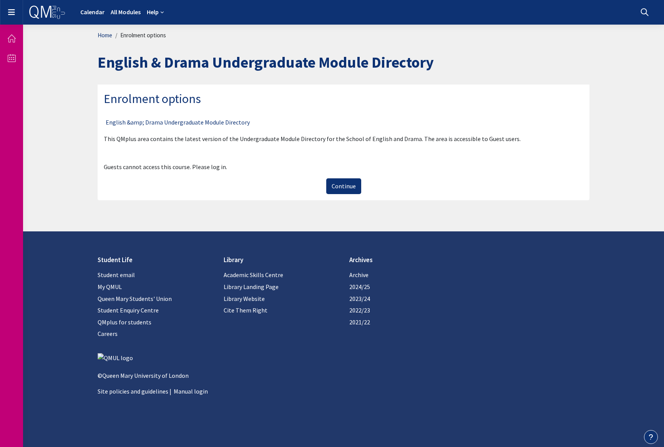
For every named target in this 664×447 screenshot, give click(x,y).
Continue (344, 186)
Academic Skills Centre (253, 275)
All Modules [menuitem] (126, 12)
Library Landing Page (251, 287)
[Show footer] (651, 437)
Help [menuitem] (153, 12)
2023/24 (359, 298)
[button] (644, 12)
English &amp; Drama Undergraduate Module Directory (178, 122)
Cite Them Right (245, 310)
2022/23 (359, 310)
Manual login (191, 391)
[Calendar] (11, 58)
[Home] (11, 38)
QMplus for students (124, 322)
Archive (359, 275)
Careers (108, 333)
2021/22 (359, 322)
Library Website (244, 298)
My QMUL (110, 287)
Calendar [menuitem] (92, 12)
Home (105, 35)
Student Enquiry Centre (128, 310)
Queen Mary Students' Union (135, 298)
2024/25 (359, 287)
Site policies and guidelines (133, 391)
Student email (116, 275)
